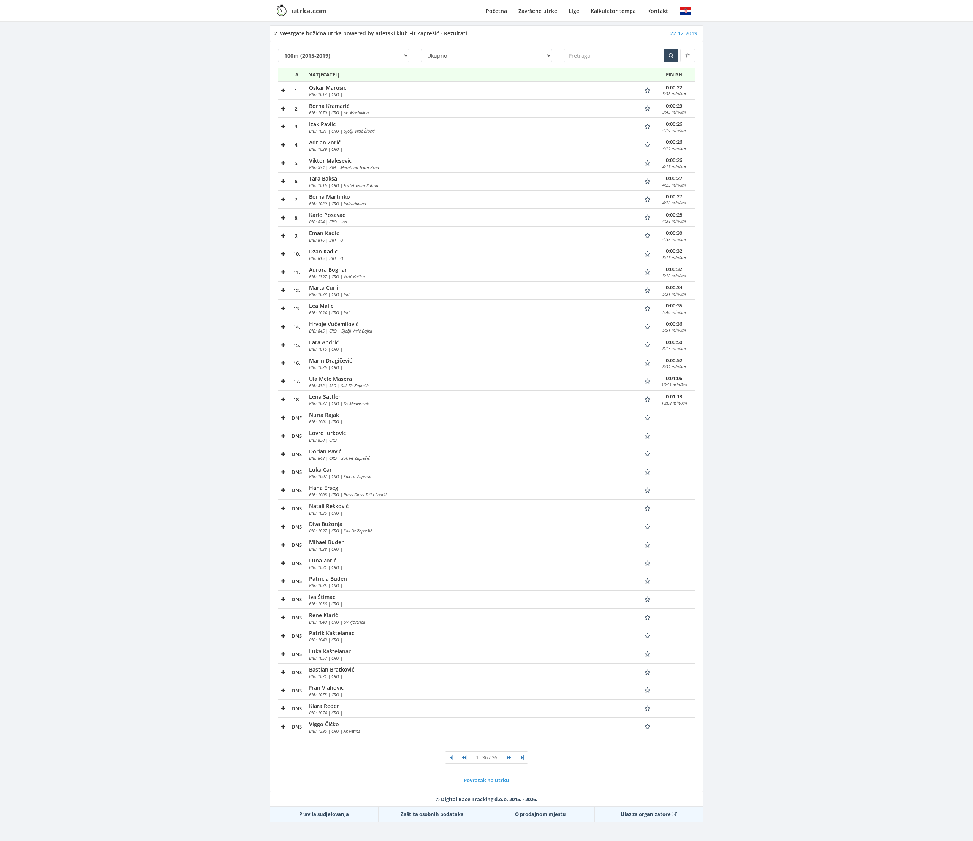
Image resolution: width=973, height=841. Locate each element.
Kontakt (657, 10)
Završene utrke (537, 10)
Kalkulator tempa (613, 10)
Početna (496, 10)
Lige (574, 10)
